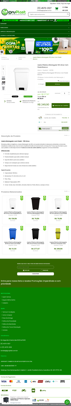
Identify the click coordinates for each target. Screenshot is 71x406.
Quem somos (6, 297)
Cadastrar (35, 274)
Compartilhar (28, 96)
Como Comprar (6, 315)
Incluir (27, 270)
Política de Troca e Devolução (11, 327)
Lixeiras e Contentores (5, 58)
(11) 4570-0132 (7, 347)
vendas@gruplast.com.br (9, 351)
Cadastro (4, 303)
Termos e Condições (8, 312)
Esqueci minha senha (8, 300)
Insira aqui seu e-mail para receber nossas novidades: (33, 263)
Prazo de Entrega (7, 318)
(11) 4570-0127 (5, 344)
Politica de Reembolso (8, 324)
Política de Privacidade (8, 321)
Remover (45, 270)
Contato (4, 330)
